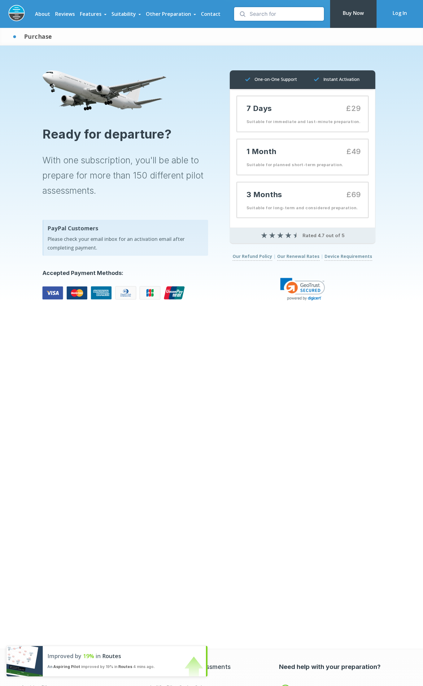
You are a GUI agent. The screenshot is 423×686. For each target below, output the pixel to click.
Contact (210, 14)
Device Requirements (348, 256)
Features (91, 14)
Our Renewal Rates (298, 256)
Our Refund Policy (252, 256)
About (42, 14)
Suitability (123, 14)
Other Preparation (168, 14)
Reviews (65, 14)
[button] (302, 289)
